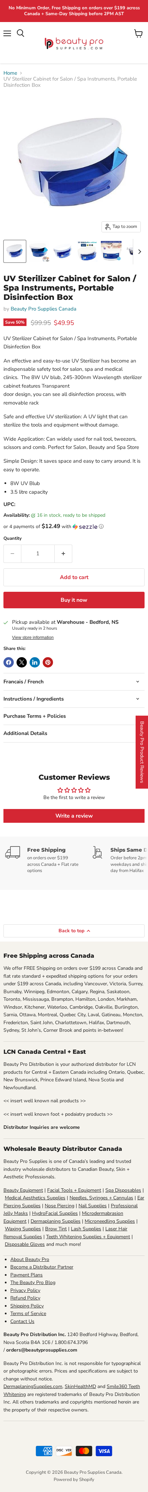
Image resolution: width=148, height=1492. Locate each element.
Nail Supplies (92, 1205)
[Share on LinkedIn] (35, 662)
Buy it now (74, 600)
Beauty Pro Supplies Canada (43, 308)
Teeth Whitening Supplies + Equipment (88, 1236)
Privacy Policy (25, 1290)
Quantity (12, 538)
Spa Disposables (123, 1190)
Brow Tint (56, 1229)
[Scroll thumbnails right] (138, 251)
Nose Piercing (59, 1205)
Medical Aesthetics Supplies (35, 1198)
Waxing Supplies (23, 1229)
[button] (74, 526)
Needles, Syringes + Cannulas (101, 1198)
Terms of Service (28, 1313)
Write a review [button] (74, 816)
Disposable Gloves (25, 1244)
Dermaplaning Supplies (56, 1221)
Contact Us (22, 1321)
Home (10, 73)
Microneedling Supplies (110, 1221)
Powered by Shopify (74, 1480)
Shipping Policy (27, 1306)
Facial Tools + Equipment (74, 1190)
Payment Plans (26, 1275)
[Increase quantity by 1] (63, 554)
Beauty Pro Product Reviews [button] (142, 752)
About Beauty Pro (29, 1259)
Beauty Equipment (23, 1190)
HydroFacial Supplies (55, 1213)
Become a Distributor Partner (41, 1267)
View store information (33, 637)
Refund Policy (25, 1298)
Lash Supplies (86, 1229)
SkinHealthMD (80, 1386)
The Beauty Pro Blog (32, 1282)
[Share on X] (22, 662)
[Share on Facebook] (8, 662)
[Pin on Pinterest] (48, 662)
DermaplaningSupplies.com (32, 1386)
